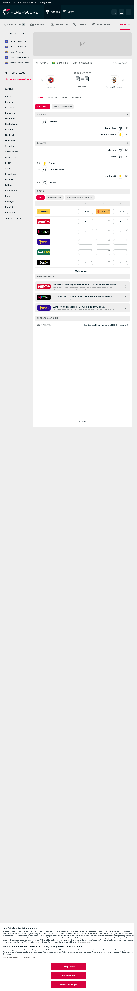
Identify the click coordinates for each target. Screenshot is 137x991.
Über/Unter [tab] (55, 197)
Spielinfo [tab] (42, 106)
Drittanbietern (84, 942)
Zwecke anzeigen (68, 984)
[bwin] (43, 262)
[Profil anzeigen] (50, 80)
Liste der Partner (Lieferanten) (19, 957)
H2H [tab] (64, 97)
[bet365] (43, 252)
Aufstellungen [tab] (63, 106)
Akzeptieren (68, 966)
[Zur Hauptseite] (23, 12)
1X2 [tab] (40, 197)
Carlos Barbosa (114, 87)
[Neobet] (43, 232)
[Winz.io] (43, 242)
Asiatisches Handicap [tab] (80, 197)
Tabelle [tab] (76, 97)
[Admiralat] (43, 211)
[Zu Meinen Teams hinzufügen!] (42, 80)
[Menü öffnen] (128, 12)
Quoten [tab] (52, 97)
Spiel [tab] (40, 97)
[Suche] (114, 12)
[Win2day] (43, 221)
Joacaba (50, 87)
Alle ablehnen (68, 975)
